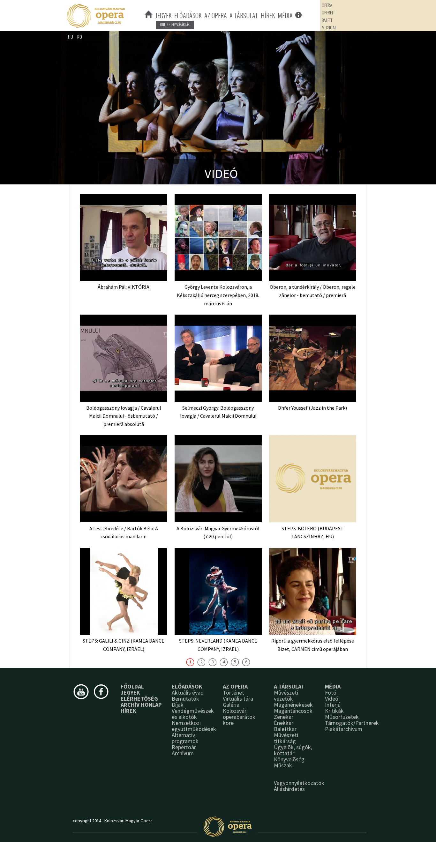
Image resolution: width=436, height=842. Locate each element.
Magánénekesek (293, 704)
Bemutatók (185, 698)
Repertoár (184, 747)
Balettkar (285, 729)
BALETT (327, 20)
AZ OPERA (215, 15)
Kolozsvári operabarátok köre (239, 717)
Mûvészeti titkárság (286, 738)
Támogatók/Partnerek (352, 723)
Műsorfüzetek (342, 716)
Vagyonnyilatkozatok (299, 782)
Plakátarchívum (343, 729)
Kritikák (334, 710)
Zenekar (283, 716)
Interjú (333, 704)
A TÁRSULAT (243, 15)
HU (70, 36)
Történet (233, 692)
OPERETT (328, 12)
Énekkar (283, 723)
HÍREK (268, 15)
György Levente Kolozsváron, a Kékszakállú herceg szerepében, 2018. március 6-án (218, 295)
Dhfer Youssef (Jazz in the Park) (312, 408)
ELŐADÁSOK (188, 15)
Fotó (330, 692)
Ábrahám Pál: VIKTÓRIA (123, 287)
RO (79, 36)
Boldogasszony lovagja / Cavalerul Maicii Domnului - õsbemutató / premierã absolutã (123, 416)
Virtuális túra (238, 698)
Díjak (178, 704)
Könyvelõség (289, 759)
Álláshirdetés (289, 789)
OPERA (327, 5)
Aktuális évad (188, 692)
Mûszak (283, 765)
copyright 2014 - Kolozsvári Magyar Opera (113, 820)
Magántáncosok (293, 710)
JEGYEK (163, 15)
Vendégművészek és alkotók (193, 713)
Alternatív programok (185, 738)
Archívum (183, 753)
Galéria (231, 704)
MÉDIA (285, 15)
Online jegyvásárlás (174, 24)
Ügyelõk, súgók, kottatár (293, 750)
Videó (331, 698)
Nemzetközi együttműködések (194, 726)
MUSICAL (329, 27)
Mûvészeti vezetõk (286, 695)
